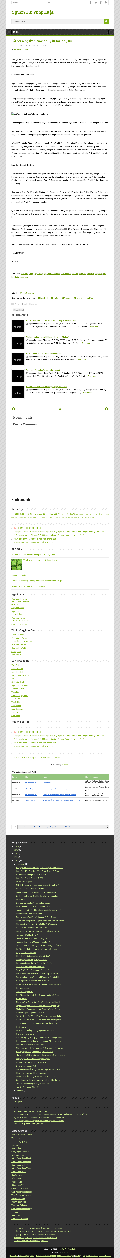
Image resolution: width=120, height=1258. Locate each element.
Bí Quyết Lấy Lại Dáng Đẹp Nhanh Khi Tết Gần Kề (35, 1238)
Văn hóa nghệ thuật (19, 695)
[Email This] (14, 309)
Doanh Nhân (16, 1148)
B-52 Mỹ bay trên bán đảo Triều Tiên (31, 928)
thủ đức (90, 274)
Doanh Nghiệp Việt (26, 1256)
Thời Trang (16, 705)
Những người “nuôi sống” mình (29, 914)
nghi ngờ (24, 277)
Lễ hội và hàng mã (24, 882)
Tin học (14, 1212)
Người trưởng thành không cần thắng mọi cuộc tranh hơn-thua (40, 1117)
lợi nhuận (15, 277)
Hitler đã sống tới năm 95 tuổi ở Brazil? (28, 586)
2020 (16, 846)
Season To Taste (18, 575)
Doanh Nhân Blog (18, 1202)
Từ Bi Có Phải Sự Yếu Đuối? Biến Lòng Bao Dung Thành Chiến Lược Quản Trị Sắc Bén (51, 1114)
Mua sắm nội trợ (18, 618)
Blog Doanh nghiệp (19, 599)
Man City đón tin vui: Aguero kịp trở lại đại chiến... (37, 892)
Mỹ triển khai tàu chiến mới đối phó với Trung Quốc (33, 554)
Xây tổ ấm (15, 665)
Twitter (56, 298)
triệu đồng (39, 274)
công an (82, 274)
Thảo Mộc (14, 1256)
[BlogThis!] (17, 309)
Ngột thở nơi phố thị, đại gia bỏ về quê (32, 1044)
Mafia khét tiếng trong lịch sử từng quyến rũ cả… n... (38, 1009)
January (20, 1090)
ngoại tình (77, 517)
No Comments (42, 45)
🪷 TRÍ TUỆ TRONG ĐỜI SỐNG (27, 528)
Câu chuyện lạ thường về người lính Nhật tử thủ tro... (39, 1080)
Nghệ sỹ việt (16, 1175)
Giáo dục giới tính (19, 624)
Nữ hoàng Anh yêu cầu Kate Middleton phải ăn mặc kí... (40, 984)
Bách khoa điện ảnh (19, 1219)
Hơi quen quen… (23, 988)
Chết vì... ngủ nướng (25, 991)
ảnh (104, 274)
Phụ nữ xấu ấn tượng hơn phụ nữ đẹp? (33, 956)
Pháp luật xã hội (22, 513)
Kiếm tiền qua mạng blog (21, 641)
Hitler (86, 514)
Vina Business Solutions (21, 1135)
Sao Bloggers (17, 709)
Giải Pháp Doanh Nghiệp (21, 1192)
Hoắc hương (101, 514)
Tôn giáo (15, 692)
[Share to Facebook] (22, 309)
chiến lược (45, 517)
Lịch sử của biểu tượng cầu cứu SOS (32, 1062)
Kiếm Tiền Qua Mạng (65, 1256)
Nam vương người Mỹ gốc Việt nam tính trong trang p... (40, 1037)
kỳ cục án (57, 517)
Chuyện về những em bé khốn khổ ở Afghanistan (37, 924)
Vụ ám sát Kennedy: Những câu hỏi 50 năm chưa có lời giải (37, 581)
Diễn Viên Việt (17, 1178)
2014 (16, 860)
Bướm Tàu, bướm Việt (26, 1066)
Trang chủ (18, 1102)
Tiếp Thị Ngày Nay (19, 1141)
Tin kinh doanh (17, 614)
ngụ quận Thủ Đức (52, 274)
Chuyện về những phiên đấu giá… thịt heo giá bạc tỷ (38, 1002)
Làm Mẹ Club (17, 669)
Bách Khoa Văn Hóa (20, 601)
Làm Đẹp (15, 712)
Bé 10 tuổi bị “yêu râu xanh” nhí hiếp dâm (43, 354)
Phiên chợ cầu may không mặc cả (30, 1073)
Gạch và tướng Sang (25, 1034)
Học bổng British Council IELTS (29, 878)
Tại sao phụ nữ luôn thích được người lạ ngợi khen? (38, 910)
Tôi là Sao (15, 699)
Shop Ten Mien (17, 635)
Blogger (65, 764)
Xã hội (39, 517)
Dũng (31, 274)
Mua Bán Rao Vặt (18, 645)
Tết (74, 514)
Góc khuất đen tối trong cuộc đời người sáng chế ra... (39, 1069)
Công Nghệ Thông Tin (20, 1151)
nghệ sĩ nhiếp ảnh (67, 517)
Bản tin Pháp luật (27, 293)
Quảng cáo (16, 651)
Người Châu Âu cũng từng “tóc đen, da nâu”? (35, 1076)
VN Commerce (92, 1256)
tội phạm (98, 274)
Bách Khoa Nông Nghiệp (21, 1158)
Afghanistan (80, 514)
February (20, 864)
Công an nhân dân (65, 514)
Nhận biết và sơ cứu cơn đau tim (30, 967)
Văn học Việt (16, 1182)
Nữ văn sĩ (33, 517)
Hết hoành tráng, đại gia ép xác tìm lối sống (34, 963)
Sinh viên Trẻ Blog (19, 682)
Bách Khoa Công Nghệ (21, 1162)
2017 (16, 853)
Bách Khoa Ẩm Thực (20, 675)
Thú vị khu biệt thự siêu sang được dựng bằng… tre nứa (40, 1055)
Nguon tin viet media (20, 685)
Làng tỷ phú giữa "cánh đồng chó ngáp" (33, 1059)
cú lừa (51, 517)
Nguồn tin (15, 611)
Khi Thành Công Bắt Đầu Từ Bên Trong (30, 1111)
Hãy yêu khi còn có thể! (26, 952)
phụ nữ (75, 274)
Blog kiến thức (17, 607)
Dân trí (25, 304)
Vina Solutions (105, 1256)
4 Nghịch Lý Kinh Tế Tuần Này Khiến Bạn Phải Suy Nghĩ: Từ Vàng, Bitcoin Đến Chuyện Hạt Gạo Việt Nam (58, 532)
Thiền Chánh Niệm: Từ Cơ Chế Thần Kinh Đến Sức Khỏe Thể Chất (42, 1231)
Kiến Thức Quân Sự (20, 620)
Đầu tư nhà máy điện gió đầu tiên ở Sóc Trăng (36, 917)
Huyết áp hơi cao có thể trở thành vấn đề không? (35, 1234)
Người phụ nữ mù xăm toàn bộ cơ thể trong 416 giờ (38, 931)
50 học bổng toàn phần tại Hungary (31, 875)
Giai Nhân (15, 716)
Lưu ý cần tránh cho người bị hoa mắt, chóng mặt (34, 539)
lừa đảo (24, 274)
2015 (16, 857)
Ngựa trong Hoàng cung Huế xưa (30, 1013)
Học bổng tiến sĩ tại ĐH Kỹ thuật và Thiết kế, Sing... (38, 871)
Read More (94, 327)
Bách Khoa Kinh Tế (19, 1165)
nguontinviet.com (21, 50)
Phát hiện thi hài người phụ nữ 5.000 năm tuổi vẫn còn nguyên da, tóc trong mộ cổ (48, 535)
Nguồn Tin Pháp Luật (32, 12)
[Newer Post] (13, 409)
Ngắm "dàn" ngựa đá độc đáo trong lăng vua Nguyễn (38, 1020)
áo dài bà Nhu (90, 517)
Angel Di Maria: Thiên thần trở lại (30, 889)
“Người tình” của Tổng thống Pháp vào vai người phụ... (39, 1016)
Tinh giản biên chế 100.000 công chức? (33, 942)
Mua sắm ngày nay (19, 638)
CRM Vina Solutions (20, 1188)
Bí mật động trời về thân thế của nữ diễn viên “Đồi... (38, 995)
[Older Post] (106, 409)
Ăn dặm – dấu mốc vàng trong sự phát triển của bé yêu (36, 757)
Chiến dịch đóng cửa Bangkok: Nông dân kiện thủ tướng (40, 921)
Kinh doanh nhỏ (18, 1155)
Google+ (67, 298)
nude (82, 517)
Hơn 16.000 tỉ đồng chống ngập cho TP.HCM (35, 1030)
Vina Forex (16, 1138)
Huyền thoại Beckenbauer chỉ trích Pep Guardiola (37, 974)
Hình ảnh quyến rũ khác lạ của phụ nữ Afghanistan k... (39, 1041)
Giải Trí (14, 604)
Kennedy (21, 517)
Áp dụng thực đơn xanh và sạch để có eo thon (33, 542)
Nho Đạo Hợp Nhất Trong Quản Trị (28, 1124)
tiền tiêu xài (66, 274)
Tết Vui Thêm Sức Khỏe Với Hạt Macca (31, 1240)
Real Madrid (21, 899)
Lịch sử (26, 517)
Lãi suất (14, 1145)
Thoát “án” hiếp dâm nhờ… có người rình (33, 938)
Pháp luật (33, 304)
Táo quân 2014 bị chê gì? (27, 935)
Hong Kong (93, 514)
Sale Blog (15, 1215)
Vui (12, 679)
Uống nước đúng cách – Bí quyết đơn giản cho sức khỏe (38, 1228)
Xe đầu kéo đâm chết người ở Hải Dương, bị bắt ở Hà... (40, 945)
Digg (91, 298)
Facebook (44, 298)
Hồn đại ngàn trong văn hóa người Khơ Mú (34, 1051)
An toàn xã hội (17, 689)
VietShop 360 (17, 655)
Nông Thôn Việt (18, 1185)
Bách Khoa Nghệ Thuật (21, 1168)
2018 (16, 850)
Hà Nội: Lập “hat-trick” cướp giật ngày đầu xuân (46, 387)
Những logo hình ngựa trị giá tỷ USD (31, 960)
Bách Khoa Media (18, 1172)
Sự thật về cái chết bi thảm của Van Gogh (34, 970)
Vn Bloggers (80, 1256)
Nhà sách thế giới (18, 648)
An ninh (18, 304)
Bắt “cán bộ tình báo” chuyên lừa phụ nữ (41, 41)
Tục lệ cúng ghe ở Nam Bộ (27, 1087)
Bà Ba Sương (22, 999)
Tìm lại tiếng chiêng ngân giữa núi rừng (32, 1083)
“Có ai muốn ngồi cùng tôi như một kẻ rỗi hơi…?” (37, 1023)
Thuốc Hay (16, 702)
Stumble (80, 298)
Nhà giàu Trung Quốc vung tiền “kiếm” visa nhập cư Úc (39, 1048)
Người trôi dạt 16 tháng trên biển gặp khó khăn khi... (38, 977)
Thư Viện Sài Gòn (19, 1205)
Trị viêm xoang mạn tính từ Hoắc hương (40, 560)
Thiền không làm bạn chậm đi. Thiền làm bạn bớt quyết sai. (39, 1121)
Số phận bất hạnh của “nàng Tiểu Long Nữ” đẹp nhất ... (39, 868)
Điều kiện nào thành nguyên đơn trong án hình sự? (37, 885)
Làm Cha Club (17, 672)
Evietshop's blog (18, 1199)
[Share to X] (19, 309)
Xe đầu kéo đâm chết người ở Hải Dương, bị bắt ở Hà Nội (51, 321)
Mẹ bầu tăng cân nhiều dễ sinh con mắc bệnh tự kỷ (38, 1006)
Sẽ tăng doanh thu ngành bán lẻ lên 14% (33, 981)
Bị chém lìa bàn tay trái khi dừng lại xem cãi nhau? (47, 337)
